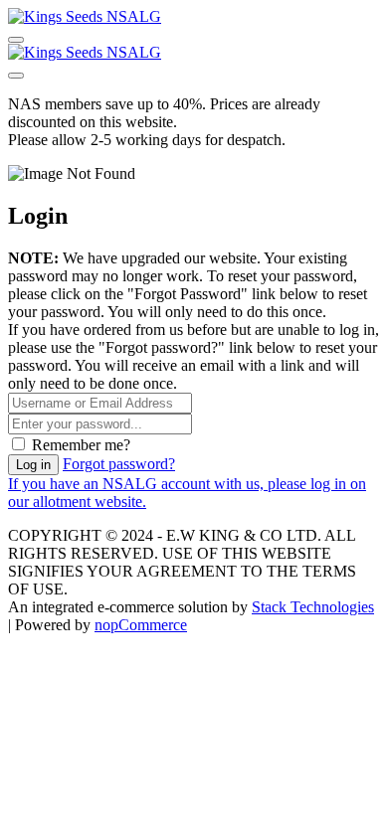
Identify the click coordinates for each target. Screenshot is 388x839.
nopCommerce (141, 624)
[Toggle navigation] (16, 40)
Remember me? (81, 444)
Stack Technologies (313, 606)
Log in (33, 464)
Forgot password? (119, 463)
